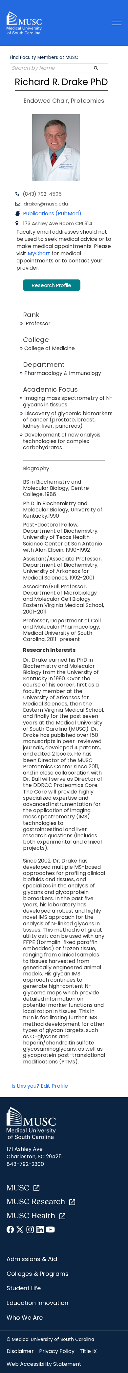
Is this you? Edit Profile (39, 1086)
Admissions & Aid (32, 1259)
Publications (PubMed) (52, 213)
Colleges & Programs (38, 1274)
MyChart (40, 253)
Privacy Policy (57, 1351)
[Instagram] (30, 1231)
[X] (20, 1230)
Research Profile (51, 285)
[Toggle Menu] (116, 23)
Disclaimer (20, 1351)
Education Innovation (37, 1303)
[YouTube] (50, 1230)
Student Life (24, 1288)
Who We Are (25, 1317)
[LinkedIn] (40, 1231)
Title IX (88, 1351)
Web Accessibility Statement (44, 1364)
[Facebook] (11, 1231)
